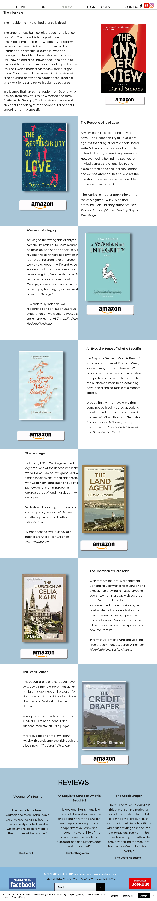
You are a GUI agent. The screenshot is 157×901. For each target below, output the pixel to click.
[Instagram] (151, 5)
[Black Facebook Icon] (141, 5)
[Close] (153, 896)
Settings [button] (114, 895)
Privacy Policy (18, 897)
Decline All (128, 895)
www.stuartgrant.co (104, 874)
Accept (143, 895)
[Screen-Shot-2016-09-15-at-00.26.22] (146, 5)
